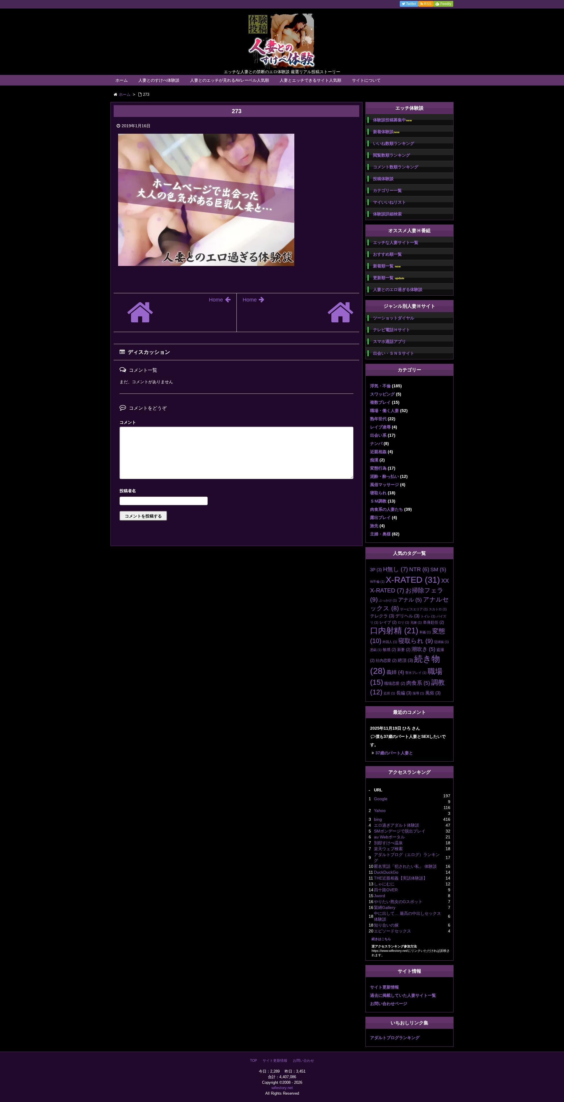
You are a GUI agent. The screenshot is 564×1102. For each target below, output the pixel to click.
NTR (419, 569)
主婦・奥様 (380, 534)
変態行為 (378, 468)
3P (376, 569)
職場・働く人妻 (384, 410)
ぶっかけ (388, 600)
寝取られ (378, 492)
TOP (253, 1061)
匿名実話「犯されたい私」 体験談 (405, 866)
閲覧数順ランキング (391, 155)
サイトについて (366, 80)
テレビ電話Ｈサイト (391, 330)
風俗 (433, 692)
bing (378, 819)
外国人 (389, 642)
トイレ (428, 616)
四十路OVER (386, 889)
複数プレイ (380, 402)
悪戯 (376, 650)
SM (438, 569)
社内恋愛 (386, 660)
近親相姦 (378, 451)
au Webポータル (389, 837)
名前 (236, 491)
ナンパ (376, 443)
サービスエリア (414, 609)
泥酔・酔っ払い (384, 476)
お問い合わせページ (388, 1003)
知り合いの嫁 (386, 925)
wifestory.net (282, 1088)
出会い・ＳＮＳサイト (393, 353)
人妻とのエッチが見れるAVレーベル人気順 (229, 80)
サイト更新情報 (384, 987)
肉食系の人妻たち (386, 509)
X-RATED (413, 580)
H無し (395, 569)
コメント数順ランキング (395, 167)
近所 (389, 693)
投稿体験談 (383, 179)
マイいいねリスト (389, 202)
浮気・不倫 (380, 385)
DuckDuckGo (386, 872)
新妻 (403, 649)
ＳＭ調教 (378, 501)
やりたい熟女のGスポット (398, 901)
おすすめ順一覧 (387, 254)
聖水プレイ (416, 672)
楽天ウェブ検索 (388, 848)
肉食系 (418, 683)
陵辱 (418, 693)
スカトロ (438, 609)
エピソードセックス (392, 931)
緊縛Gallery (384, 907)
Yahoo (380, 810)
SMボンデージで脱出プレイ (399, 831)
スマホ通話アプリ (389, 341)
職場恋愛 (394, 683)
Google (380, 798)
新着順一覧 (387, 266)
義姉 (395, 672)
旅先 (374, 525)
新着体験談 (386, 132)
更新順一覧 (388, 278)
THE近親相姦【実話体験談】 (400, 878)
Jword (379, 895)
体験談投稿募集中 (392, 120)
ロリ (403, 622)
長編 (404, 692)
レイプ (388, 622)
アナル (410, 600)
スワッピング (382, 394)
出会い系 (378, 435)
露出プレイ (380, 517)
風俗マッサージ (384, 484)
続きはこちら (381, 939)
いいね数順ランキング (393, 143)
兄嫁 (416, 622)
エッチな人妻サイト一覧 (395, 242)
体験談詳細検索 (387, 214)
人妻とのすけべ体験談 (158, 80)
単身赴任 (433, 622)
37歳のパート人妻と (394, 753)
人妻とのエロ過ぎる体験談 (397, 289)
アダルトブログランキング (394, 1037)
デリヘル (407, 615)
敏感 (389, 649)
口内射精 (394, 630)
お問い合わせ (303, 1061)
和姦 (425, 632)
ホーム (121, 80)
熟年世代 (378, 418)
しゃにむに (384, 884)
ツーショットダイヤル (393, 318)
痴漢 (374, 460)
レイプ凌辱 (380, 427)
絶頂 (405, 660)
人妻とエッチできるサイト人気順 (310, 80)
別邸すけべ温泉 (388, 842)
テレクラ (382, 615)
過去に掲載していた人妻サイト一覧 (403, 995)
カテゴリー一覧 (387, 190)
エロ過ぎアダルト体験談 (396, 825)
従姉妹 (441, 642)
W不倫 (377, 581)
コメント (128, 422)
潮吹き (423, 649)
